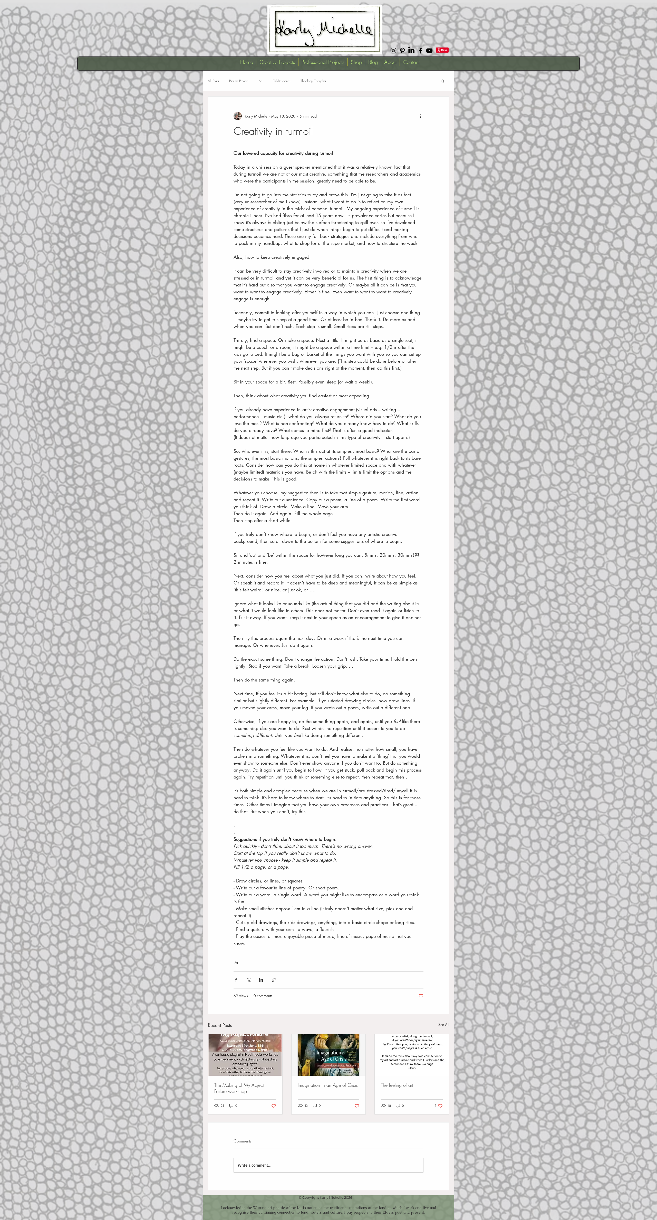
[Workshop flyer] (245, 1055)
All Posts (213, 81)
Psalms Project (238, 81)
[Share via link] (273, 979)
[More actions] (420, 116)
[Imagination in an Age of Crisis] (329, 1055)
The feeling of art (397, 1085)
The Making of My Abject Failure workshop (239, 1088)
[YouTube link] (429, 50)
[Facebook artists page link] (420, 50)
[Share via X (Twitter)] (248, 979)
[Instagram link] (393, 50)
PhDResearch (281, 81)
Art (261, 81)
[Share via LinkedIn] (261, 979)
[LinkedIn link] (411, 50)
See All (443, 1024)
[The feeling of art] (412, 1055)
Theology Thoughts (313, 81)
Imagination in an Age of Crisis (328, 1085)
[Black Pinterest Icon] (402, 50)
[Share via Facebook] (236, 979)
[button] (442, 81)
